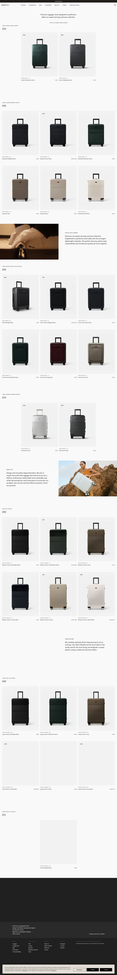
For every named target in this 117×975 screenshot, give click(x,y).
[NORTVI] (5, 5)
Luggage (14, 944)
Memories (46, 948)
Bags (13, 948)
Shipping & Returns (33, 950)
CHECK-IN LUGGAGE (54, 22)
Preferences (79, 969)
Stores (64, 5)
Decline (92, 969)
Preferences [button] (53, 970)
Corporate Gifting (16, 951)
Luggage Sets (15, 946)
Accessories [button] (48, 5)
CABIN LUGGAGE (63, 22)
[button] (23, 5)
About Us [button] (57, 5)
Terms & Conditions (100, 943)
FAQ (29, 944)
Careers (46, 950)
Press (29, 951)
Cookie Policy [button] (24, 970)
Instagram (62, 944)
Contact (30, 946)
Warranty (30, 948)
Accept (106, 969)
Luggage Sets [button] (32, 5)
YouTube (62, 946)
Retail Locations (48, 946)
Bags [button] (40, 5)
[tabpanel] (58, 899)
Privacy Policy (92, 943)
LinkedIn (62, 948)
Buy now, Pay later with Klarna (58, 1)
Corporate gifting (74, 5)
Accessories (15, 950)
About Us (46, 944)
